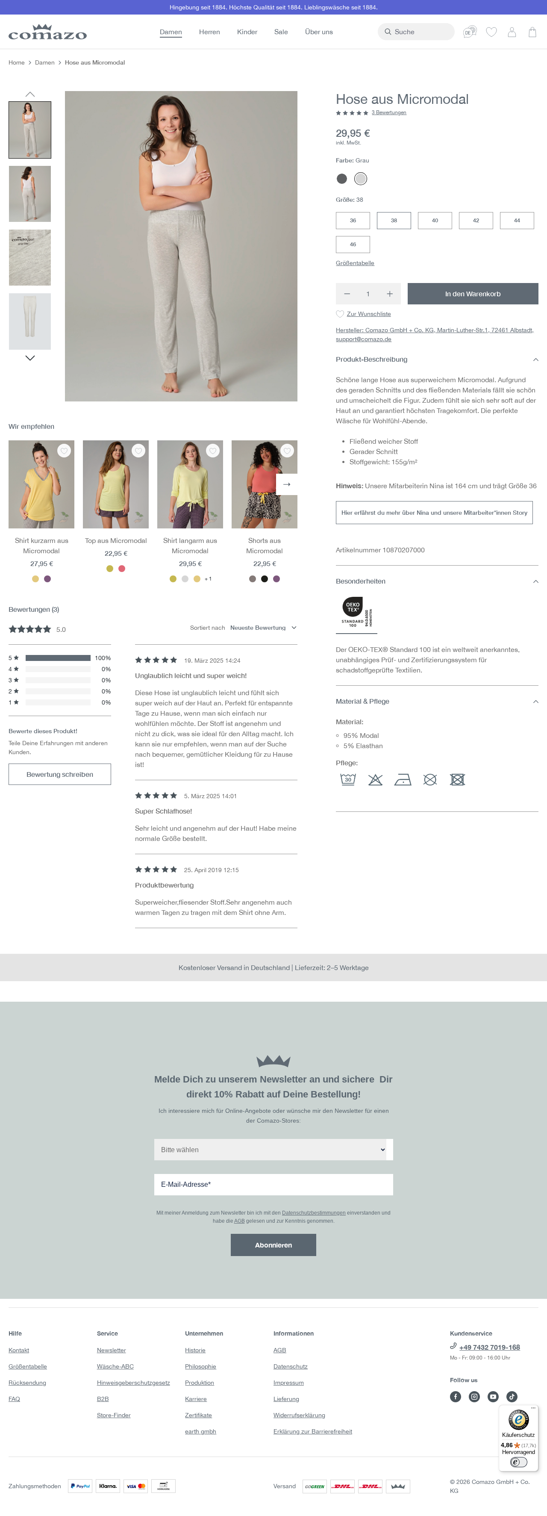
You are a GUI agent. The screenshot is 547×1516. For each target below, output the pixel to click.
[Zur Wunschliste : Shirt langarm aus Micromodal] (213, 450)
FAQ (14, 1398)
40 (435, 220)
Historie (195, 1350)
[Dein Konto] (512, 31)
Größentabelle (355, 263)
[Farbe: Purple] (47, 578)
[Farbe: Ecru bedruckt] (252, 578)
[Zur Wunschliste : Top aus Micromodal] (138, 450)
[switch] (518, 1462)
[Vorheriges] (30, 94)
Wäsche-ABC (115, 1366)
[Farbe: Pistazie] (109, 568)
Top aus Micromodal (116, 540)
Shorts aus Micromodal (264, 545)
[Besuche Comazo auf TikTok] (512, 1396)
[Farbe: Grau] (185, 578)
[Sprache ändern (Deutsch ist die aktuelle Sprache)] (470, 31)
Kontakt (19, 1350)
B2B (103, 1398)
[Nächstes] (30, 359)
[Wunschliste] (491, 31)
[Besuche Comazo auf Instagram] (474, 1396)
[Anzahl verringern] (347, 293)
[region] (153, 246)
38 (394, 220)
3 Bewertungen (389, 113)
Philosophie (200, 1366)
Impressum (289, 1382)
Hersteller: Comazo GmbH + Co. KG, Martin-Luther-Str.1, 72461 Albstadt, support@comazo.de (435, 335)
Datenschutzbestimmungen (314, 1213)
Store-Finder (114, 1415)
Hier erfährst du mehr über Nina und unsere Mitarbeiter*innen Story (434, 512)
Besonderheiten (360, 581)
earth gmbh (200, 1431)
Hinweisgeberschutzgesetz (133, 1382)
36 (353, 220)
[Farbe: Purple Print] (276, 578)
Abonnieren (273, 1245)
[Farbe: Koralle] (121, 568)
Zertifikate (198, 1415)
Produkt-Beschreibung (371, 359)
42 (476, 220)
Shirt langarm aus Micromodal (190, 545)
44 (517, 220)
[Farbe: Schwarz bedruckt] (264, 578)
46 (353, 244)
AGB (239, 1221)
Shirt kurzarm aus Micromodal (41, 545)
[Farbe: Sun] (35, 578)
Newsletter (111, 1350)
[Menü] (533, 1410)
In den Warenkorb (473, 293)
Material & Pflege (362, 701)
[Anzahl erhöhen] (390, 293)
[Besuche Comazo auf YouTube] (493, 1396)
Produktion (199, 1382)
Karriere (196, 1398)
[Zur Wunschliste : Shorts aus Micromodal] (287, 450)
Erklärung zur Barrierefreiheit (313, 1431)
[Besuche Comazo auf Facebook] (455, 1396)
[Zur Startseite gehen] (46, 31)
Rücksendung (27, 1382)
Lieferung (286, 1398)
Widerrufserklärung (299, 1415)
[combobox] (421, 31)
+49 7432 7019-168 (489, 1347)
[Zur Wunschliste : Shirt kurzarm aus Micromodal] (64, 450)
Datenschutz (291, 1366)
